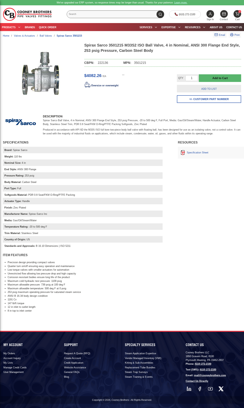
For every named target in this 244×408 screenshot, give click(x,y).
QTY (180, 78)
